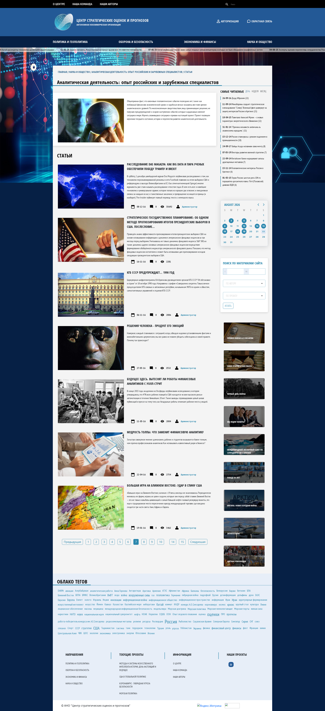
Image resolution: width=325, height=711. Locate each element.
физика (206, 628)
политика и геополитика (70, 42)
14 (172, 542)
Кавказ (108, 604)
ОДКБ (162, 614)
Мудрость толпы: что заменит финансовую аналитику (165, 432)
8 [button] (263, 220)
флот (245, 628)
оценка (202, 614)
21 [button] (257, 231)
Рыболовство (185, 621)
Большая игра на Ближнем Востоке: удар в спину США (164, 485)
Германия (175, 595)
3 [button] (231, 220)
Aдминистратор (189, 206)
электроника (118, 633)
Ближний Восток (66, 595)
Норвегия (153, 614)
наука (80, 614)
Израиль (97, 599)
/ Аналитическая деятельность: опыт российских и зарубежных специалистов (136, 72)
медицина (98, 608)
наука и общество (259, 42)
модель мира (160, 608)
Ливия (263, 604)
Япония (151, 633)
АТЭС (164, 590)
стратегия (86, 628)
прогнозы (231, 614)
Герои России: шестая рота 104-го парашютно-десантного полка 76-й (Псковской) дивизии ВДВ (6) (242, 181)
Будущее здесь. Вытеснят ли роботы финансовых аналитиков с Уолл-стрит (161, 381)
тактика (120, 628)
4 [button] (237, 220)
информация (218, 599)
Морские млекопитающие (220, 608)
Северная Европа (221, 621)
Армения (156, 590)
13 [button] (251, 226)
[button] (258, 204)
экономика (105, 633)
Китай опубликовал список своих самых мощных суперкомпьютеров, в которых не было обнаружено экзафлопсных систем (188, 49)
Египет (79, 599)
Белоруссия (222, 590)
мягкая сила (256, 608)
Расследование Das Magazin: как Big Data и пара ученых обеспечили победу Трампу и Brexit (165, 166)
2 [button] (224, 220)
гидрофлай (205, 595)
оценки (213, 614)
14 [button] (257, 226)
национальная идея (94, 614)
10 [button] (231, 226)
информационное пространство (194, 599)
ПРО (223, 614)
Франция (254, 628)
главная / (63, 72)
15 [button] (263, 226)
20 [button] (250, 231)
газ (153, 595)
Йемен (100, 604)
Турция (160, 628)
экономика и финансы (200, 42)
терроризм (137, 628)
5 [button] (244, 220)
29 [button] (263, 237)
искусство (90, 604)
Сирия (245, 621)
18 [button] (237, 231)
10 (160, 542)
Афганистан (174, 590)
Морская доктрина (177, 608)
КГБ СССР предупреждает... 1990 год (150, 272)
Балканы (195, 590)
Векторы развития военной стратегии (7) (244, 152)
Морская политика (197, 609)
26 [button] (244, 237)
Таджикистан (107, 628)
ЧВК (80, 633)
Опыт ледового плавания (184, 614)
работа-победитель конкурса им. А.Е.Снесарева (81, 621)
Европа (71, 600)
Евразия (62, 600)
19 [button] (244, 231)
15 (182, 542)
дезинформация (228, 595)
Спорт (70, 628)
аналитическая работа (101, 590)
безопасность (208, 590)
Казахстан (118, 604)
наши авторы (109, 4)
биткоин (241, 590)
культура (254, 604)
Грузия (215, 595)
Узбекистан (186, 628)
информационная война (135, 600)
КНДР (176, 604)
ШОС (85, 633)
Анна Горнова (120, 590)
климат (168, 604)
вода (117, 595)
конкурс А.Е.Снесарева (192, 604)
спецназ (62, 628)
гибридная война (190, 595)
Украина (197, 628)
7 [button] (257, 220)
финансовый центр (221, 628)
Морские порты (241, 608)
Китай (160, 604)
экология (94, 633)
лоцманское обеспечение (70, 608)
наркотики (63, 614)
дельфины (242, 595)
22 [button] (263, 231)
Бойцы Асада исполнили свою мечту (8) (243, 146)
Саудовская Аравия (202, 621)
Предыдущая (72, 542)
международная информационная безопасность (128, 608)
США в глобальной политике (132, 676)
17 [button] (231, 231)
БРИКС (85, 595)
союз (257, 621)
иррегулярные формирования (253, 599)
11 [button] (238, 226)
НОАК (144, 614)
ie (231, 664)
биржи (232, 590)
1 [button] (263, 215)
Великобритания (98, 595)
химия (263, 628)
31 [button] (231, 242)
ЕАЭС (257, 595)
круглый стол (242, 604)
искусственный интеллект (71, 604)
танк (128, 628)
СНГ (251, 621)
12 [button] (244, 226)
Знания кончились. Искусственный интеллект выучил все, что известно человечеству (83, 49)
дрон (251, 595)
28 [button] (257, 237)
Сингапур (235, 621)
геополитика (163, 595)
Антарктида (135, 590)
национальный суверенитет (119, 614)
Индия (106, 599)
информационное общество (163, 600)
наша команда (82, 4)
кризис (230, 604)
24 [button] (231, 237)
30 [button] (224, 242)
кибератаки (149, 604)
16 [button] (225, 231)
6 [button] (250, 220)
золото (87, 599)
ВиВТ (110, 595)
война (124, 595)
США (96, 628)
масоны (88, 608)
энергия (130, 633)
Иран (234, 600)
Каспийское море (133, 604)
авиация (69, 590)
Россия (171, 621)
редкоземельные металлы (119, 621)
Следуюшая (197, 542)
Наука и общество (79, 72)
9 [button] (224, 226)
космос (222, 604)
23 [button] (224, 237)
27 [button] (250, 237)
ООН (168, 614)
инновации (116, 600)
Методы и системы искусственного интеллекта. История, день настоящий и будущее (137, 667)
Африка (185, 590)
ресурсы (146, 621)
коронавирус (211, 604)
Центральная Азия (67, 633)
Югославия (141, 633)
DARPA (61, 590)
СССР (77, 628)
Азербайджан (81, 590)
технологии (149, 628)
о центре (59, 4)
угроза (175, 628)
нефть (137, 614)
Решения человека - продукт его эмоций (155, 326)
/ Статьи (187, 72)
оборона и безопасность (136, 42)
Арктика (147, 590)
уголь (168, 628)
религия (137, 621)
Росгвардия (157, 621)
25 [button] (237, 237)
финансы (236, 628)
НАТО (72, 614)
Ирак (227, 599)
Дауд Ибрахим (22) (235, 98)
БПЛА (77, 595)
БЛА (249, 590)
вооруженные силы (139, 595)
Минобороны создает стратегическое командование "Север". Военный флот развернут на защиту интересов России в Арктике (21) (244, 108)
